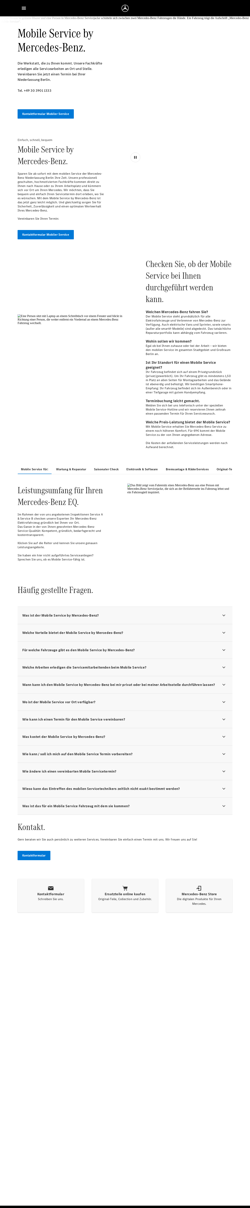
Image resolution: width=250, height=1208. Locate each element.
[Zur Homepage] (125, 8)
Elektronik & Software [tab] (142, 469)
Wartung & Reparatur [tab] (71, 469)
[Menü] (24, 8)
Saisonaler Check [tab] (106, 469)
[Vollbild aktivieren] (224, 216)
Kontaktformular (34, 855)
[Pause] (136, 216)
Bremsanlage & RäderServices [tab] (187, 469)
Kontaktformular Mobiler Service (45, 114)
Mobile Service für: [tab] (34, 469)
